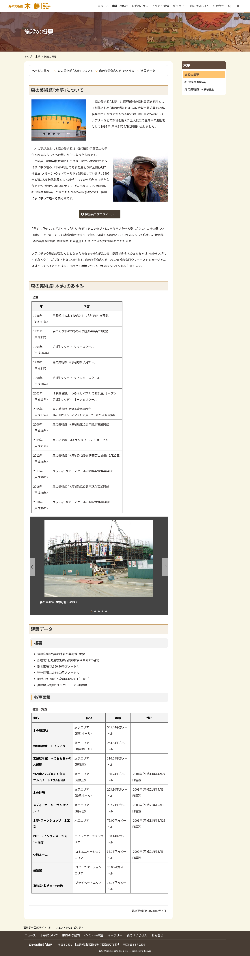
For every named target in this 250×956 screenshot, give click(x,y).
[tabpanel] (99, 564)
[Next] (165, 567)
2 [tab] (95, 611)
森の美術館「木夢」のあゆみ (117, 70)
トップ (28, 56)
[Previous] (32, 567)
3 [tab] (99, 611)
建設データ (148, 70)
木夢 (37, 56)
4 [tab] (102, 611)
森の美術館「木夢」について (75, 70)
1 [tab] (91, 611)
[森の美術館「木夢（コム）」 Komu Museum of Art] (29, 5)
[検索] (229, 6)
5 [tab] (106, 611)
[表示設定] (238, 6)
